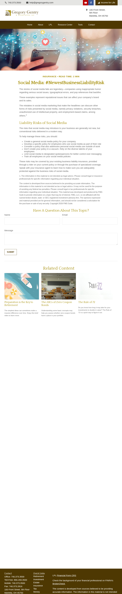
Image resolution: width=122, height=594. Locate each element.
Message (8, 230)
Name (7, 215)
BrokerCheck (59, 584)
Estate (36, 582)
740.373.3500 (17, 577)
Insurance (38, 585)
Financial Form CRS (66, 575)
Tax (35, 589)
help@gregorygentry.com (41, 2)
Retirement (38, 576)
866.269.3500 (20, 580)
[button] (29, 24)
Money (36, 592)
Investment (38, 579)
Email (65, 215)
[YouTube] (85, 2)
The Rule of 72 (86, 302)
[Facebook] (91, 2)
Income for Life (108, 2)
